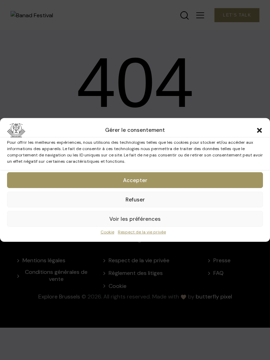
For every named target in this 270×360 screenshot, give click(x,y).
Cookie (107, 232)
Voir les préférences (135, 218)
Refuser (135, 199)
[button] (259, 130)
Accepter (135, 180)
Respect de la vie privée (142, 232)
